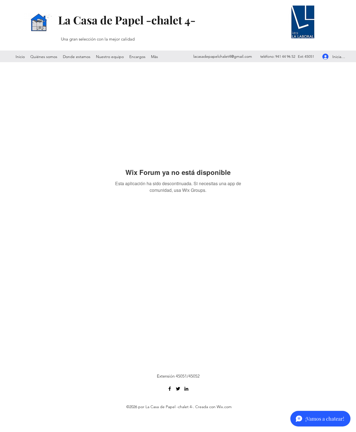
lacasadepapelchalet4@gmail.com (222, 56)
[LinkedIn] (186, 388)
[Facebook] (169, 388)
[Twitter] (178, 388)
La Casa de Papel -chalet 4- (127, 19)
